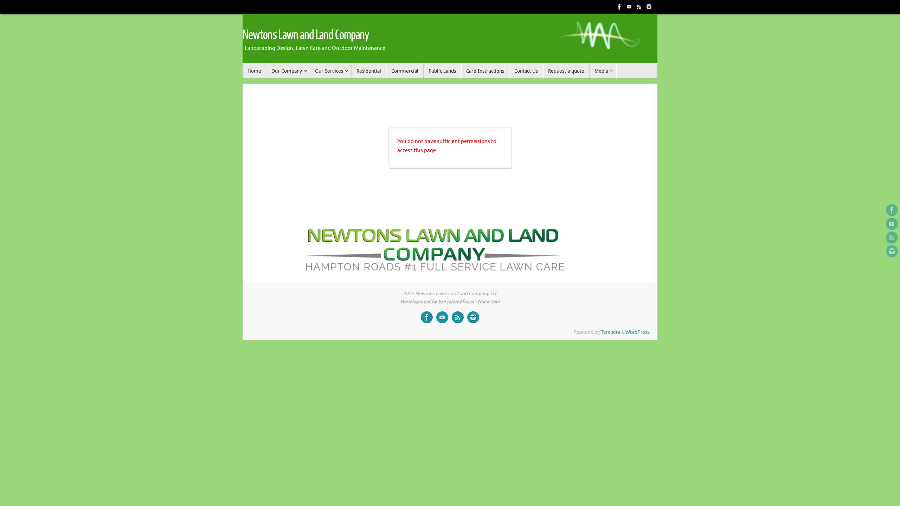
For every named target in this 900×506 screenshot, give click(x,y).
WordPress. (637, 332)
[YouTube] (629, 7)
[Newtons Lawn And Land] (619, 7)
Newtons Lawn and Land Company (306, 35)
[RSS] (639, 7)
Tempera (610, 332)
